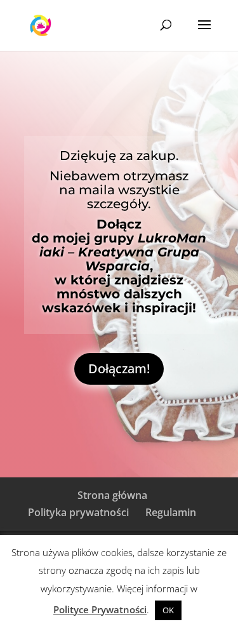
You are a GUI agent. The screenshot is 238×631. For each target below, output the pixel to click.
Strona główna (112, 495)
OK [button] (168, 610)
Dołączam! (119, 368)
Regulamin (170, 512)
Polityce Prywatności (100, 609)
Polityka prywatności (78, 512)
